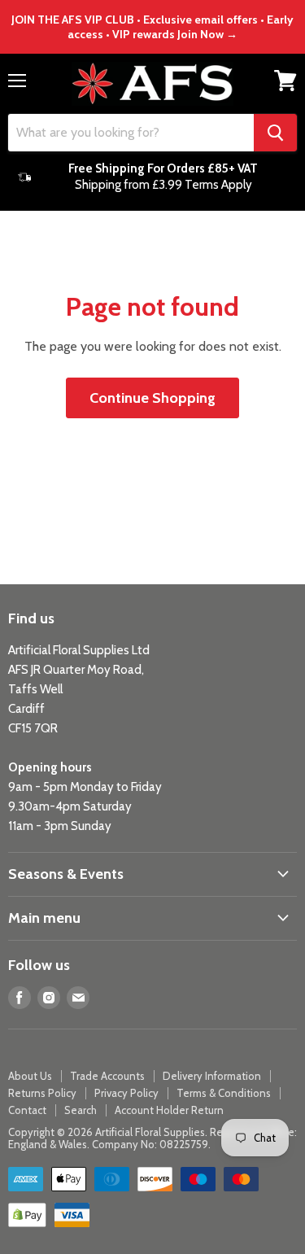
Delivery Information (212, 1075)
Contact (27, 1109)
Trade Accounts (107, 1075)
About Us (30, 1075)
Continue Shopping (152, 398)
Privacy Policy (126, 1092)
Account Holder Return (169, 1109)
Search (80, 1109)
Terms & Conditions (223, 1092)
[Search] (275, 132)
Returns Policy (42, 1092)
